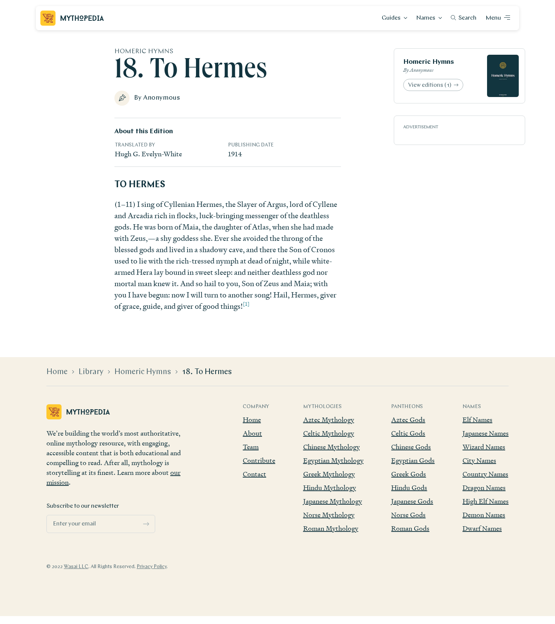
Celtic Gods (408, 433)
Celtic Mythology (328, 433)
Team (251, 446)
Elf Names (477, 419)
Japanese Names (485, 433)
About (252, 433)
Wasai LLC (76, 566)
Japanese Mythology (332, 501)
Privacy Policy (151, 566)
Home (57, 372)
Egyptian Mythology (333, 460)
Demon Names (483, 514)
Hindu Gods (409, 487)
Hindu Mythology (329, 487)
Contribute (259, 460)
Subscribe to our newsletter (82, 506)
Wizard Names (483, 446)
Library (91, 372)
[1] (246, 303)
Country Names (485, 474)
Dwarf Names (482, 528)
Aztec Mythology (328, 419)
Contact (254, 474)
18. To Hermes (207, 372)
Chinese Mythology (331, 446)
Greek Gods (408, 474)
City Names (479, 460)
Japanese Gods (412, 501)
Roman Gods (410, 528)
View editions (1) (430, 85)
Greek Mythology (329, 474)
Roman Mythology (330, 528)
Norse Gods (408, 514)
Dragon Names (484, 487)
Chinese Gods (411, 446)
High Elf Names (485, 501)
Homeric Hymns (428, 62)
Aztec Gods (408, 419)
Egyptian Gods (413, 460)
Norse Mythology (329, 514)
